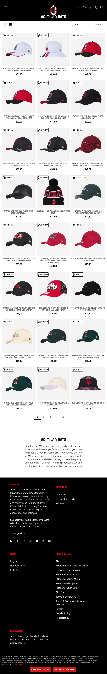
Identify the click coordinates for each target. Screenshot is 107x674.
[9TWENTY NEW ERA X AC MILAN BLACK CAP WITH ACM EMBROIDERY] (19, 239)
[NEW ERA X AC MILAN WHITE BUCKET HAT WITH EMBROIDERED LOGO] (53, 49)
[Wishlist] (84, 7)
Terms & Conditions (66, 596)
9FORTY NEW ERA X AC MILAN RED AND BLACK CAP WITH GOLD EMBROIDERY (88, 164)
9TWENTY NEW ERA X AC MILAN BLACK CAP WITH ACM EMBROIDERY (19, 259)
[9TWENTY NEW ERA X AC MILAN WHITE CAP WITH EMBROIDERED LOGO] (19, 49)
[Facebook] (18, 541)
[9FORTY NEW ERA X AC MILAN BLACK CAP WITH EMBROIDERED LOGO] (53, 96)
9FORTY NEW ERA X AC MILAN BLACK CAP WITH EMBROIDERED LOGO (53, 117)
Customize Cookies (40, 669)
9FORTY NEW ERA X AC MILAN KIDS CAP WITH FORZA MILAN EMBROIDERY (19, 309)
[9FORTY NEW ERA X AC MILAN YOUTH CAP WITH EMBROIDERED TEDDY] (19, 383)
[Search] (79, 7)
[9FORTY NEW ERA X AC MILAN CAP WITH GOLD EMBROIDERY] (88, 288)
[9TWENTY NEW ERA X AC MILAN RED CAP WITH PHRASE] (88, 239)
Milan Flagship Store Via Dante (72, 565)
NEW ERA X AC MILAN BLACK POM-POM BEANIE (53, 212)
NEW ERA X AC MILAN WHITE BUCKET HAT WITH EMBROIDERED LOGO (53, 69)
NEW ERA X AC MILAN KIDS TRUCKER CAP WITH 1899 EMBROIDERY (53, 309)
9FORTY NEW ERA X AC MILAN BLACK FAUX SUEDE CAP (88, 117)
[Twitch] (11, 541)
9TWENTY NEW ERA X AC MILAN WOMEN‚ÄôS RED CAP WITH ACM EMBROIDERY (53, 260)
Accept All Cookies (64, 669)
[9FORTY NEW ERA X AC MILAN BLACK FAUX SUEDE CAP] (88, 96)
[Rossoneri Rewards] (96, 7)
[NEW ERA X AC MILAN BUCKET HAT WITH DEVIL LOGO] (88, 383)
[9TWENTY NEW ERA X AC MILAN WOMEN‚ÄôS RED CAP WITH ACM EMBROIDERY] (53, 239)
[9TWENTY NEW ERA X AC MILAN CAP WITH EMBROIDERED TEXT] (53, 336)
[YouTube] (37, 541)
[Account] (90, 7)
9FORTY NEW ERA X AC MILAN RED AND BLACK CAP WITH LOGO (88, 69)
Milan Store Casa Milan (68, 579)
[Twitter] (43, 541)
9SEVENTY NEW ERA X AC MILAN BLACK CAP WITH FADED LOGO (19, 164)
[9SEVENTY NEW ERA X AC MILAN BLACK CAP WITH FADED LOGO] (19, 144)
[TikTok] (30, 541)
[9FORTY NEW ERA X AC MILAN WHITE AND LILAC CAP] (53, 383)
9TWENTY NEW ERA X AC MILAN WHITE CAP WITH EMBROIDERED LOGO (19, 69)
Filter (98, 24)
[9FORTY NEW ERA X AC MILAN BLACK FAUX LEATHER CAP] (19, 191)
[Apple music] (49, 541)
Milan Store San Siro (66, 588)
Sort (77, 24)
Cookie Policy (63, 613)
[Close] (102, 657)
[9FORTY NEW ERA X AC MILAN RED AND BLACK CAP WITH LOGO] (88, 49)
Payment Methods (65, 499)
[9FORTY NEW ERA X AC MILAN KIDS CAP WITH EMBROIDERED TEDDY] (88, 336)
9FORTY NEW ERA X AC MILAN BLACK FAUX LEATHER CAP (19, 212)
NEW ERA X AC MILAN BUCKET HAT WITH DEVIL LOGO (88, 404)
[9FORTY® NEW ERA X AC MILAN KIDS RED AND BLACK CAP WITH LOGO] (19, 96)
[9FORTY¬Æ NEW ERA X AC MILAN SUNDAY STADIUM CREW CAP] (88, 191)
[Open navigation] (5, 7)
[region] (53, 663)
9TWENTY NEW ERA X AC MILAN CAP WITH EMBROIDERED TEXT (53, 356)
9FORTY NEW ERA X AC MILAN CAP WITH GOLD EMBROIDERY (88, 309)
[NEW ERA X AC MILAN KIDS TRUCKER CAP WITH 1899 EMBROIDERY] (53, 288)
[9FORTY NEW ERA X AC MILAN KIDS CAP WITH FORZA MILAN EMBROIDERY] (19, 288)
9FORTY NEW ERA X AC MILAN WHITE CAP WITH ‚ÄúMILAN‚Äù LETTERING (19, 356)
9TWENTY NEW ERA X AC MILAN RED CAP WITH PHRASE (88, 259)
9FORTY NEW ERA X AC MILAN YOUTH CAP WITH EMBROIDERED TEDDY (19, 404)
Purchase (60, 494)
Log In (13, 561)
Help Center (16, 570)
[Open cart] (101, 7)
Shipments (61, 503)
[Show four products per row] (10, 24)
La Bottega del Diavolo (68, 570)
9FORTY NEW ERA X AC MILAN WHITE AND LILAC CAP (53, 404)
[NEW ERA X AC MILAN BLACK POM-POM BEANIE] (53, 191)
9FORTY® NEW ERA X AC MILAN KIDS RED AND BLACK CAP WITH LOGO (19, 117)
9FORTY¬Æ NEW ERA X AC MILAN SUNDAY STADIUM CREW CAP (88, 212)
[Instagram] (24, 541)
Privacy (60, 609)
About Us (61, 561)
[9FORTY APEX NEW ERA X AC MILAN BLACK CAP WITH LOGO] (53, 144)
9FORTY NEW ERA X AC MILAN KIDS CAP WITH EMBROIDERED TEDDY (88, 356)
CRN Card (61, 592)
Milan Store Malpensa (67, 583)
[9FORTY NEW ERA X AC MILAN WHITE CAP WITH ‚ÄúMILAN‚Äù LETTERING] (19, 336)
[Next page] (69, 417)
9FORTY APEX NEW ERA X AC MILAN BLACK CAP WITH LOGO (53, 164)
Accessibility (62, 618)
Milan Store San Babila (67, 574)
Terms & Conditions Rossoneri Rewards (71, 603)
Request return (18, 565)
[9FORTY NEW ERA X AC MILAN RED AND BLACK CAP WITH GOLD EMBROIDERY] (88, 144)
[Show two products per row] (5, 24)
